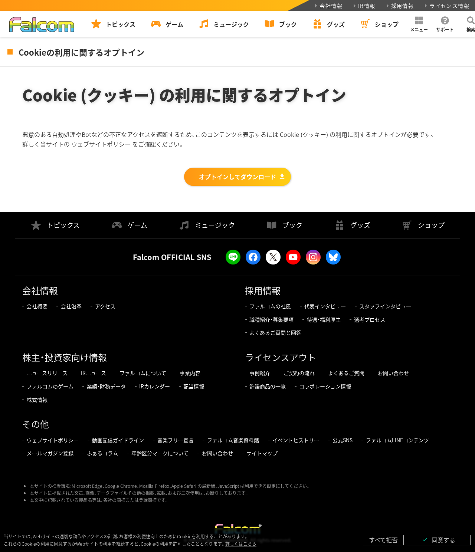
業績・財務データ (106, 386)
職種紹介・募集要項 (271, 319)
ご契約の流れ (299, 373)
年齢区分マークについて (160, 453)
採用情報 (402, 5)
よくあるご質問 (346, 373)
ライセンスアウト (280, 357)
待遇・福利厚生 (324, 319)
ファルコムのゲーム (50, 386)
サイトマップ (262, 453)
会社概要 (37, 306)
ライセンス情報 (449, 5)
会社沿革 (71, 306)
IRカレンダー (154, 386)
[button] (419, 24)
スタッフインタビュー (385, 306)
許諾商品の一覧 (267, 386)
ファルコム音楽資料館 (233, 440)
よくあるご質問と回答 (275, 332)
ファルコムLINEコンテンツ (397, 440)
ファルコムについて (142, 373)
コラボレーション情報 (325, 386)
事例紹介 (259, 373)
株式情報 (37, 399)
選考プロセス (369, 319)
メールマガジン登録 (50, 453)
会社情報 (331, 5)
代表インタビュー (325, 306)
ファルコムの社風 (270, 306)
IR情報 (367, 5)
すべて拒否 (383, 539)
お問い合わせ (393, 373)
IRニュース (93, 373)
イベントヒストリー (295, 440)
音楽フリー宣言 (175, 440)
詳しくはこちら (240, 543)
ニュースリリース (47, 373)
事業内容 (190, 373)
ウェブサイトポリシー (101, 143)
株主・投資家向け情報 (64, 357)
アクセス (105, 306)
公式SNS (342, 440)
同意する (438, 539)
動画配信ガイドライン (118, 440)
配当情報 (193, 386)
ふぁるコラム (102, 453)
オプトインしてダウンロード (237, 176)
